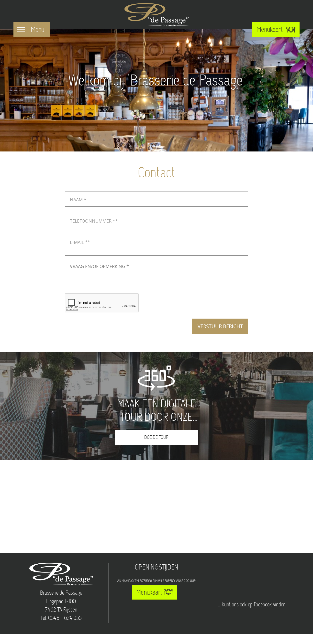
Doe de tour (156, 437)
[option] (156, 90)
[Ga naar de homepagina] (156, 14)
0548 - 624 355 (65, 618)
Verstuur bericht (220, 326)
